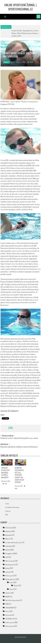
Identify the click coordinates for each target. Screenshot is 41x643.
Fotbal (7, 550)
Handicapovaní (10, 564)
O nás (7, 504)
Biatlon (7, 539)
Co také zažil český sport (13, 542)
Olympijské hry (28, 30)
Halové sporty (10, 561)
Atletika (7, 531)
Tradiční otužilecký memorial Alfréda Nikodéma (5, 473)
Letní (36, 30)
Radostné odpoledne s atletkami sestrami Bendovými (19, 447)
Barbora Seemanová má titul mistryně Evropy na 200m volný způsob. (19, 475)
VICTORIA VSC (9, 619)
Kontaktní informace (12, 507)
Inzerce (7, 511)
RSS (6, 515)
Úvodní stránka (17, 30)
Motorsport (9, 576)
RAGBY (7, 597)
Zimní (11, 589)
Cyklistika (8, 546)
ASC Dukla (8, 528)
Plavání (14, 33)
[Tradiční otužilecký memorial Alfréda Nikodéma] (6, 462)
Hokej (7, 568)
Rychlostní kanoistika (12, 600)
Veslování (8, 615)
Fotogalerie (9, 553)
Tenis (7, 611)
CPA (14, 62)
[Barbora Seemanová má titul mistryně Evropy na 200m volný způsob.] (20, 462)
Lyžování (8, 572)
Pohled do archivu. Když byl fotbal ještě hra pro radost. (19, 438)
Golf (6, 557)
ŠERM (7, 604)
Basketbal (8, 535)
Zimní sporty (9, 626)
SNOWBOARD (9, 608)
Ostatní (7, 593)
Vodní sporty (9, 622)
